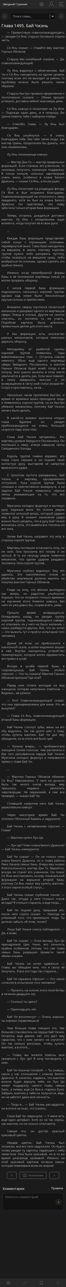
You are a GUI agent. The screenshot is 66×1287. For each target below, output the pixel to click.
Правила (57, 1188)
